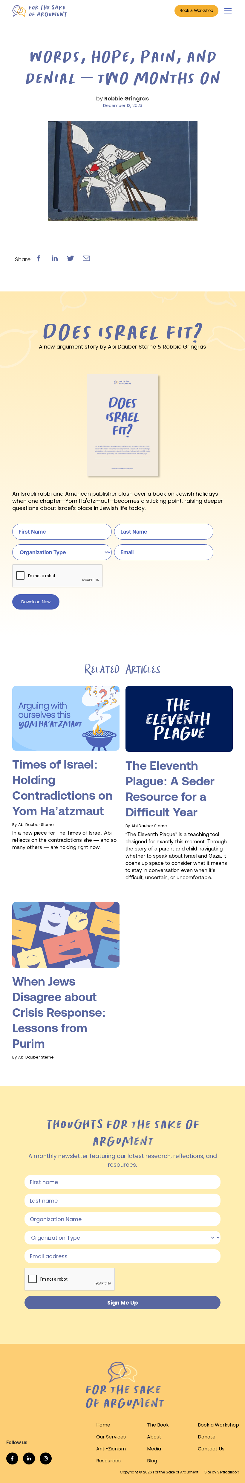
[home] (39, 11)
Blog (152, 1460)
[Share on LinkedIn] (55, 258)
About (154, 1436)
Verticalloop (228, 1472)
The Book (158, 1424)
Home (103, 1424)
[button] (227, 11)
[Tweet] (70, 258)
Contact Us (211, 1448)
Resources (108, 1460)
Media (154, 1448)
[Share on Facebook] (39, 258)
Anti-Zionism (111, 1448)
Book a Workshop (196, 10)
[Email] (86, 258)
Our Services (111, 1436)
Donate (206, 1436)
